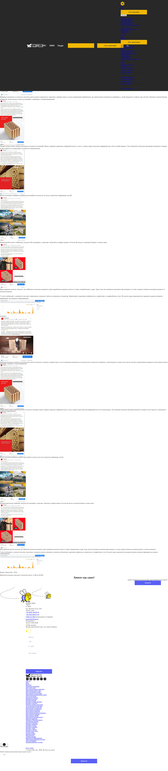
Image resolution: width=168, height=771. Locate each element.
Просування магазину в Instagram (36, 713)
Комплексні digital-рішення (34, 738)
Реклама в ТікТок (31, 725)
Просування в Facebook (33, 710)
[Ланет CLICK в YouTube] (44, 679)
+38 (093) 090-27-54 (32, 614)
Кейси (122, 37)
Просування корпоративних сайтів (36, 695)
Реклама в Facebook (32, 723)
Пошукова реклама (31, 699)
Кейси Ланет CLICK (127, 64)
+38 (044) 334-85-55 (127, 68)
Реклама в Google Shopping (34, 702)
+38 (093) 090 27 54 (127, 70)
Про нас (123, 35)
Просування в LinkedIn (33, 714)
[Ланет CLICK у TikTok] (38, 679)
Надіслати (84, 761)
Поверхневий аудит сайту (128, 29)
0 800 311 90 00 (126, 72)
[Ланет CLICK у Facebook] (27, 679)
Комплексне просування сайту (130, 25)
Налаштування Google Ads (34, 707)
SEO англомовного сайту (33, 692)
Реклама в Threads (31, 730)
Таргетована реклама (127, 22)
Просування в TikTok (32, 716)
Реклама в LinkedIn (31, 727)
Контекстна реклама (127, 19)
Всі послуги (4, 746)
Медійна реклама (31, 700)
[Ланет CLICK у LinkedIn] (34, 679)
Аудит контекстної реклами (34, 706)
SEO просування (126, 18)
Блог (122, 36)
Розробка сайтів (30, 734)
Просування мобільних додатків (35, 739)
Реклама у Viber (30, 728)
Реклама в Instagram (32, 724)
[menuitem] (122, 6)
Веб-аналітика (30, 735)
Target (60, 45)
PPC (44, 45)
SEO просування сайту (127, 46)
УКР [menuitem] (122, 6)
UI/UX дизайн (125, 57)
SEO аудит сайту (31, 688)
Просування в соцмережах (34, 709)
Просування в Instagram (33, 711)
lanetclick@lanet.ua (127, 77)
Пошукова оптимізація (32, 686)
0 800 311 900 (30, 617)
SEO (37, 45)
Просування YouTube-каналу (34, 717)
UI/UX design (125, 31)
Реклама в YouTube (31, 703)
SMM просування (126, 21)
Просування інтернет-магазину (35, 689)
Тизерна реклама (126, 28)
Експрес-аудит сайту (32, 731)
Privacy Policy (30, 748)
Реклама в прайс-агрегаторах (34, 704)
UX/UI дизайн (30, 732)
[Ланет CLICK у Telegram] (41, 679)
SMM (51, 45)
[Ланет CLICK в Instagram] (31, 679)
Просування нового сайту (33, 690)
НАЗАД (123, 15)
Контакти (123, 39)
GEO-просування (126, 24)
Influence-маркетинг (32, 718)
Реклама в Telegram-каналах (34, 720)
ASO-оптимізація (31, 741)
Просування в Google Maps (34, 693)
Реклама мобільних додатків (34, 742)
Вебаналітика (125, 32)
